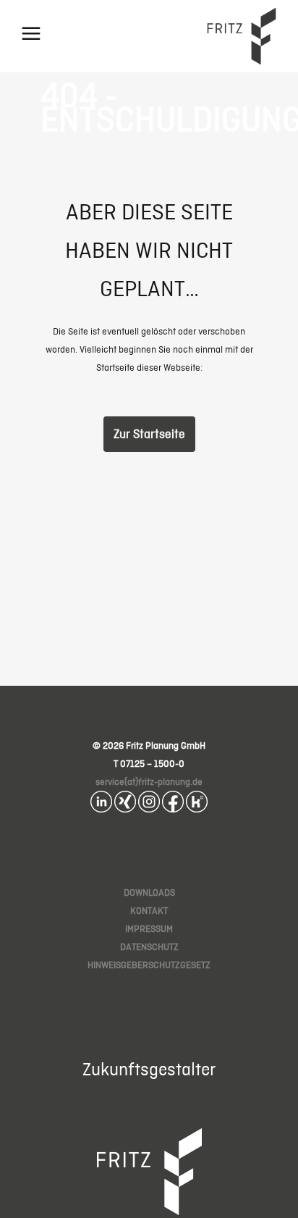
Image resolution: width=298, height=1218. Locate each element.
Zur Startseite (149, 434)
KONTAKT (149, 910)
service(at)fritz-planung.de (149, 781)
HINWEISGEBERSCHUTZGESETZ (149, 964)
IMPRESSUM (149, 928)
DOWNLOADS (149, 892)
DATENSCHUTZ (149, 946)
